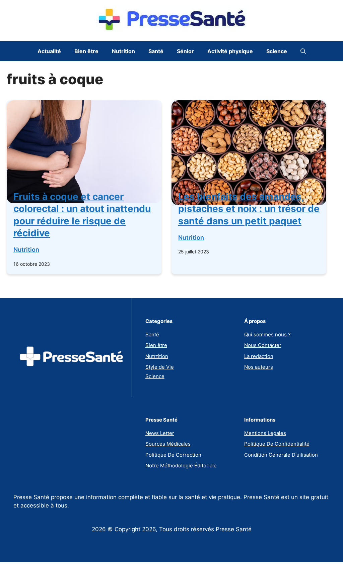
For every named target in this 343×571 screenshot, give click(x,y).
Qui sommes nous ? (267, 334)
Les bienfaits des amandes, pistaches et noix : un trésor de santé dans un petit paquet (249, 209)
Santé (155, 51)
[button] (303, 51)
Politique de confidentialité (277, 444)
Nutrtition (156, 356)
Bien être (86, 51)
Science (276, 51)
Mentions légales (265, 433)
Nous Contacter (262, 345)
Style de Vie (159, 367)
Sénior (185, 51)
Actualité (49, 51)
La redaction (258, 356)
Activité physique (230, 51)
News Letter (159, 433)
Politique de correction (173, 455)
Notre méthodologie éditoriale (181, 465)
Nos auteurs (258, 367)
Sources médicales (168, 444)
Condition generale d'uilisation (281, 455)
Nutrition (123, 51)
